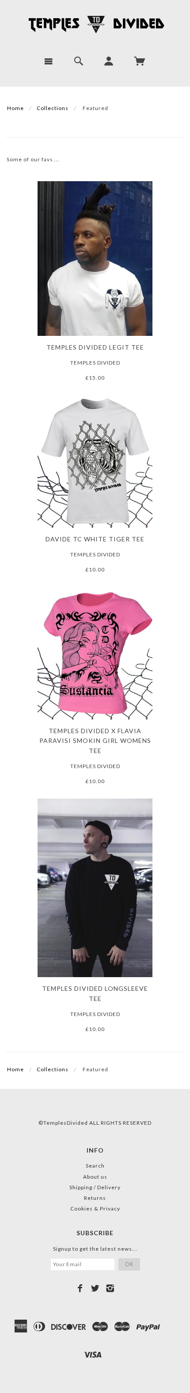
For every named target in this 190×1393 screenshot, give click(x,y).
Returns (95, 1198)
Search (95, 1165)
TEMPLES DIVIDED (95, 362)
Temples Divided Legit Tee (95, 347)
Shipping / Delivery (95, 1187)
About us (95, 1176)
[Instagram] (110, 1288)
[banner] (95, 24)
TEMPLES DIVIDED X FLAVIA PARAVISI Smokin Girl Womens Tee (95, 740)
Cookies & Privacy (95, 1208)
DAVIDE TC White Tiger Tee (95, 539)
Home (15, 108)
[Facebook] (80, 1288)
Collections (52, 108)
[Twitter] (95, 1288)
